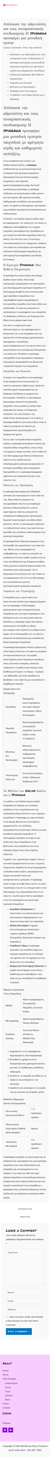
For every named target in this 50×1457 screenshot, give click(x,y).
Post (25, 47)
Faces (8, 1387)
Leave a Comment (12, 47)
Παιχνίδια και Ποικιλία (21, 83)
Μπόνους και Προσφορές (22, 87)
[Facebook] (5, 1430)
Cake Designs (9, 1378)
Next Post (25, 1216)
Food (7, 1391)
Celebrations (11, 1383)
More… (8, 1399)
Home (6, 1370)
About (5, 1374)
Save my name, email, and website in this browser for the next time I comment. (24, 1321)
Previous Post (25, 1209)
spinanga (35, 239)
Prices (6, 1403)
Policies (6, 1423)
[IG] (10, 1430)
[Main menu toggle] (45, 5)
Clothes (9, 1395)
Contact (6, 1407)
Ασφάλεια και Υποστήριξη (23, 91)
